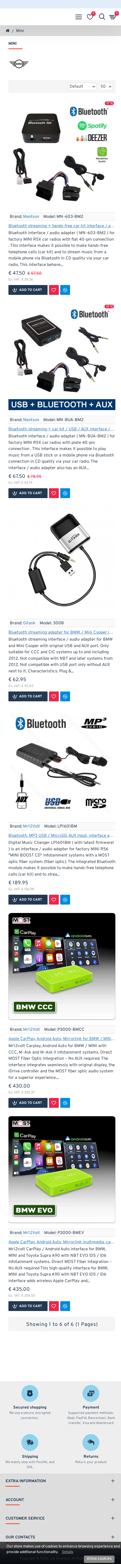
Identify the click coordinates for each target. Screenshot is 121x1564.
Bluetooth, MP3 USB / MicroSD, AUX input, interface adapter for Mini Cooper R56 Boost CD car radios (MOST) (61, 835)
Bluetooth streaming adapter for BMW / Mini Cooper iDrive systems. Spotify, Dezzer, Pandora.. (61, 632)
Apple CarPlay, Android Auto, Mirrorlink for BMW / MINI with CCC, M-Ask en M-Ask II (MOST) (61, 1039)
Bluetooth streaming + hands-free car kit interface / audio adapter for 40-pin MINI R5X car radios (61, 226)
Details (67, 1552)
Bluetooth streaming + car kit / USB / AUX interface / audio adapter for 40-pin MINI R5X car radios (61, 429)
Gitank (29, 623)
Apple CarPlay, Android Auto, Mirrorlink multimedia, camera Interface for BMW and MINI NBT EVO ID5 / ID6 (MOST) (61, 1242)
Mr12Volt (31, 826)
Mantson (31, 217)
